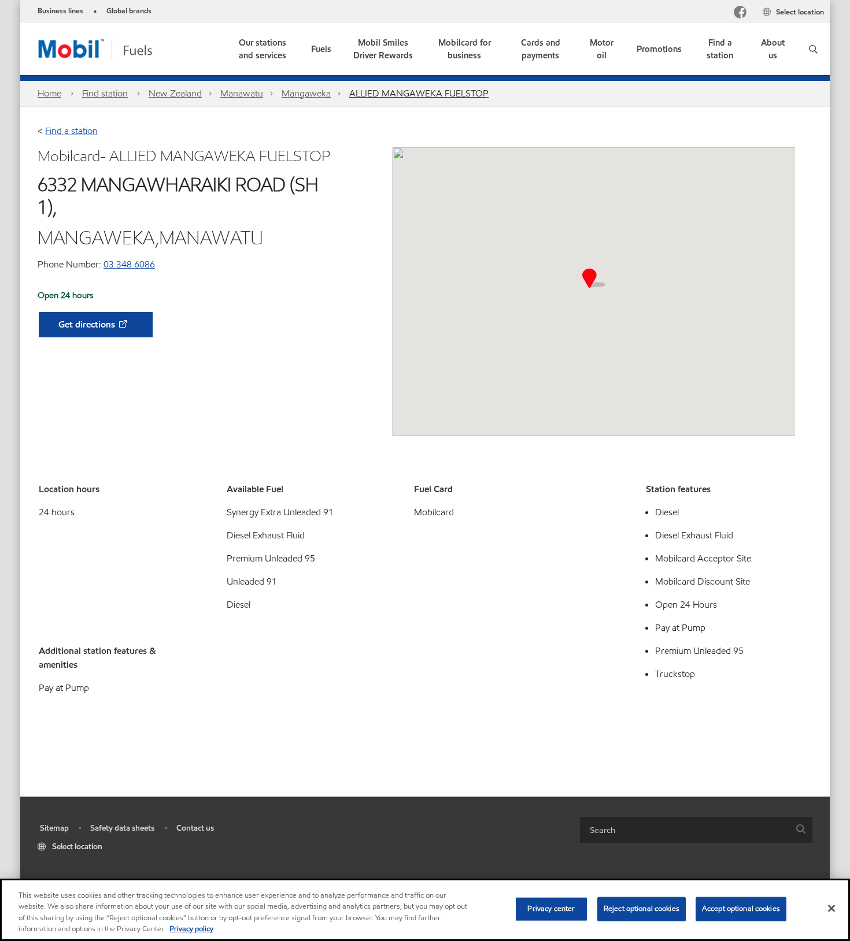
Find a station (71, 131)
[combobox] (696, 830)
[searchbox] (684, 830)
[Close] (831, 908)
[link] (263, 49)
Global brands (128, 11)
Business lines (60, 11)
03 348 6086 (129, 264)
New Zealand (175, 93)
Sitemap (54, 828)
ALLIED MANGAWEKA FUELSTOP (419, 93)
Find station (105, 93)
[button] (813, 49)
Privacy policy (191, 929)
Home (49, 93)
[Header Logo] (114, 48)
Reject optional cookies (641, 908)
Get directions (87, 324)
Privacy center (551, 908)
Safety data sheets (122, 828)
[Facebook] (740, 13)
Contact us (195, 828)
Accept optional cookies (741, 908)
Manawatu (241, 93)
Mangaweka (306, 93)
